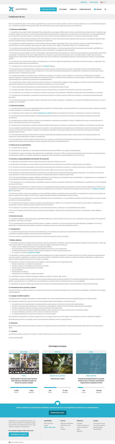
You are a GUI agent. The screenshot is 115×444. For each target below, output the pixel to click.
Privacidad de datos (99, 425)
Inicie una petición (48, 9)
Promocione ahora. (57, 413)
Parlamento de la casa (65, 426)
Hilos (78, 429)
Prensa (46, 425)
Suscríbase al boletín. (19, 434)
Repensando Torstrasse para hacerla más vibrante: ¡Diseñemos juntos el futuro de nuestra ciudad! (24, 381)
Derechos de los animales (57, 376)
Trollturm (47, 66)
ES (103, 2)
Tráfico (24, 376)
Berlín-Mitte (23, 352)
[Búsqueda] (105, 9)
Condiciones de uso (99, 423)
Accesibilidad (97, 429)
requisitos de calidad (33, 252)
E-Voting (62, 429)
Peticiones (63, 9)
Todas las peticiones (83, 425)
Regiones (79, 431)
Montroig (57, 352)
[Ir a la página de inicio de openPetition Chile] (18, 9)
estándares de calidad (44, 113)
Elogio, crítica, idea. (50, 427)
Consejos (73, 9)
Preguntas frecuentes (66, 423)
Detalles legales (98, 427)
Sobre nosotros (85, 9)
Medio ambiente (91, 376)
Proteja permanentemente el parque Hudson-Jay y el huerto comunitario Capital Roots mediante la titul (91, 381)
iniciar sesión (94, 2)
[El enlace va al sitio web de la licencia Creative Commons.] (10, 442)
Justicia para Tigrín (57, 379)
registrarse (83, 2)
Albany (91, 352)
